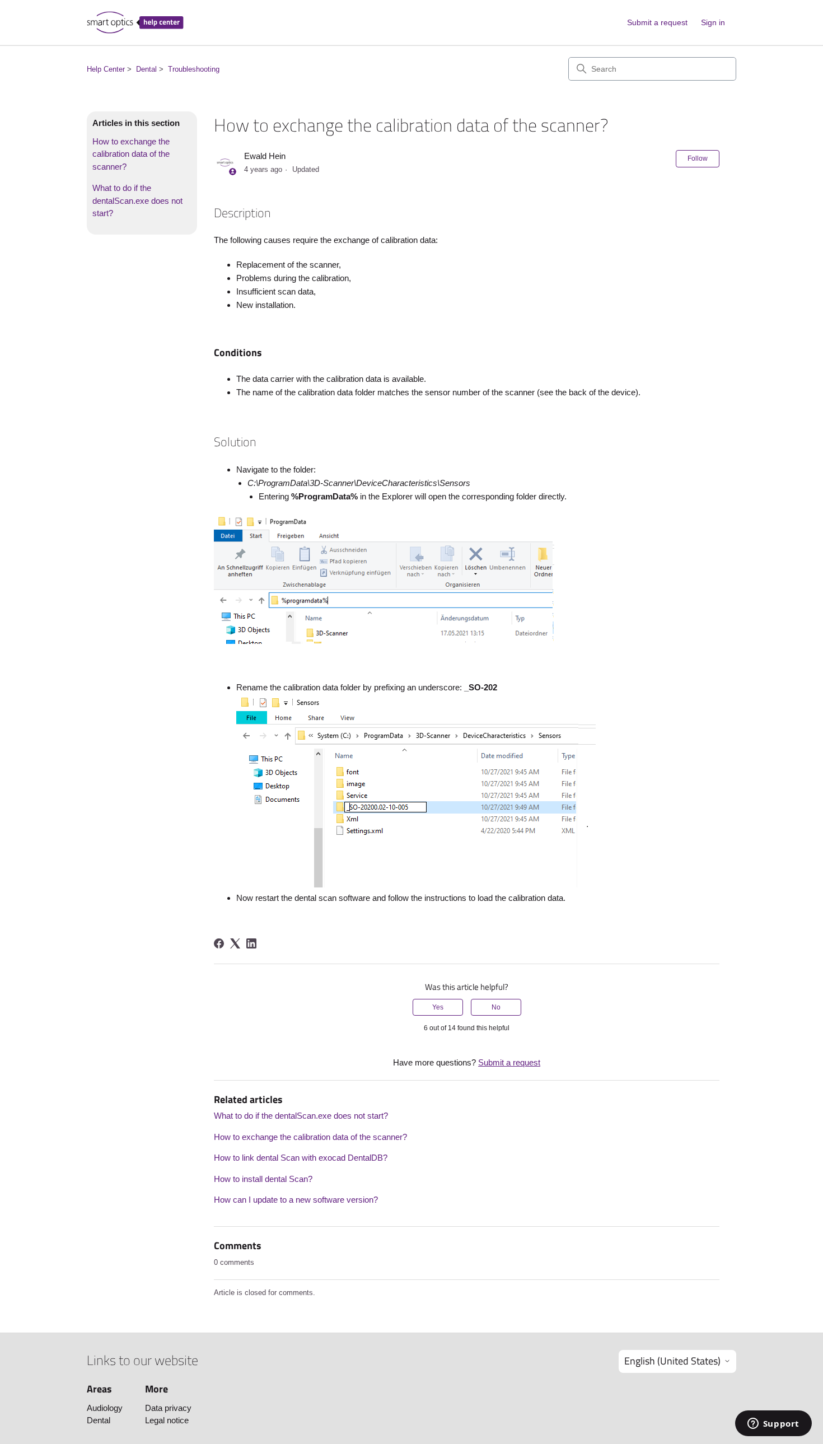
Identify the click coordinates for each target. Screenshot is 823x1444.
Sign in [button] (713, 22)
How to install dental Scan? (263, 1179)
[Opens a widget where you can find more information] (773, 1424)
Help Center (106, 69)
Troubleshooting (193, 69)
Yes (437, 1007)
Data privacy (168, 1408)
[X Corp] (235, 943)
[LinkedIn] (251, 943)
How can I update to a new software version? (296, 1199)
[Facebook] (219, 943)
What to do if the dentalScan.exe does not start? (137, 200)
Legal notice (167, 1420)
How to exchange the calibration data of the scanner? (131, 154)
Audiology (105, 1408)
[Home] (135, 22)
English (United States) (672, 1360)
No (496, 1007)
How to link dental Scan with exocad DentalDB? (300, 1157)
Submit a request (657, 22)
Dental (146, 69)
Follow (698, 158)
